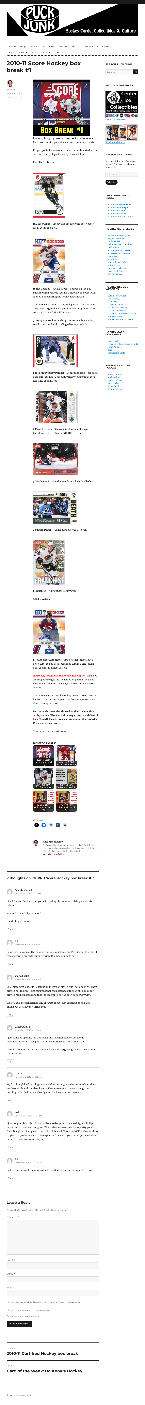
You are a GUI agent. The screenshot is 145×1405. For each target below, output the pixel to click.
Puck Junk (112, 259)
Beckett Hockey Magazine (119, 235)
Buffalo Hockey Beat (117, 296)
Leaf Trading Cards (116, 353)
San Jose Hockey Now (117, 308)
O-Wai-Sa (112, 256)
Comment (13, 1217)
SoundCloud (113, 386)
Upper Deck (113, 341)
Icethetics (112, 302)
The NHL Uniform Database (120, 319)
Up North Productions (118, 268)
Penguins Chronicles (117, 305)
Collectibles (88, 46)
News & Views (16, 52)
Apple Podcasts (114, 377)
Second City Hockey (116, 311)
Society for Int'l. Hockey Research (123, 314)
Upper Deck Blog (115, 271)
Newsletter (49, 46)
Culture (106, 46)
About (46, 52)
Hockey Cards (67, 46)
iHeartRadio (113, 383)
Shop (23, 46)
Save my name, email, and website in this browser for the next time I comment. (46, 1302)
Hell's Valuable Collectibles (120, 244)
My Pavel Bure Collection (119, 253)
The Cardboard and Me (118, 262)
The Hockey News (116, 316)
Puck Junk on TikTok (117, 210)
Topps (110, 350)
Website (11, 1288)
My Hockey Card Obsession (120, 250)
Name (11, 1260)
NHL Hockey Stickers (115, 142)
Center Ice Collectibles (115, 119)
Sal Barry (11, 89)
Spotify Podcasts (115, 389)
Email (11, 1274)
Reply (10, 929)
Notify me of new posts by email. (25, 1316)
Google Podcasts (115, 380)
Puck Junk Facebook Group (120, 204)
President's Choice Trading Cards (123, 344)
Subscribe (111, 182)
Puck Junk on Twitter (117, 213)
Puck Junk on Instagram (119, 207)
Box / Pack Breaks (15, 97)
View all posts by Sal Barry (54, 854)
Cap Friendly (113, 299)
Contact (58, 52)
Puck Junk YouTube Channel (120, 216)
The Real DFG (114, 265)
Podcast (34, 46)
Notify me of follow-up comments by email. (30, 1310)
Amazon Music (114, 374)
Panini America (114, 347)
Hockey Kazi (113, 247)
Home (12, 46)
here (35, 719)
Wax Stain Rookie (115, 274)
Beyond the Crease (116, 238)
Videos (35, 52)
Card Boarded (114, 241)
